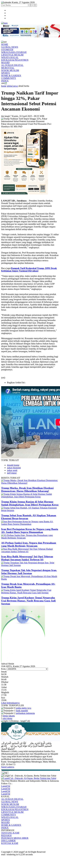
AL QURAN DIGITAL (12, 65)
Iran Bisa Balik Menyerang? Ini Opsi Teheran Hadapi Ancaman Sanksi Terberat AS (27, 558)
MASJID (5, 62)
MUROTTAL (7, 68)
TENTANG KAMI (10, 833)
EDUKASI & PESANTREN (14, 60)
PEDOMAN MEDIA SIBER (14, 838)
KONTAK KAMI (9, 843)
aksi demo (7, 718)
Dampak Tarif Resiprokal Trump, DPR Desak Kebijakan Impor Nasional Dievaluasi (29, 269)
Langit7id (5, 786)
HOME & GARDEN (11, 75)
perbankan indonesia (25, 713)
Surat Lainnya (7, 767)
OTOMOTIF (7, 49)
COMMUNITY (8, 78)
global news (12, 86)
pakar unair (12, 470)
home (3, 86)
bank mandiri (22, 710)
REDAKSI (6, 835)
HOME (4, 44)
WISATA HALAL (9, 57)
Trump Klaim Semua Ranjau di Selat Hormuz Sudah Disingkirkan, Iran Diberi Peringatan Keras (30, 503)
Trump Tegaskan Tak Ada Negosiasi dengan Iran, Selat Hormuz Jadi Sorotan (29, 572)
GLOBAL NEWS (9, 47)
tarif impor (12, 473)
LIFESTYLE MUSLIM (12, 55)
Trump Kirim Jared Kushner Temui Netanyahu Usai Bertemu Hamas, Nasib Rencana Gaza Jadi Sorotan (28, 600)
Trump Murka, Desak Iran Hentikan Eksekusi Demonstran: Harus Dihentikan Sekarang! (27, 489)
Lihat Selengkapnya (10, 703)
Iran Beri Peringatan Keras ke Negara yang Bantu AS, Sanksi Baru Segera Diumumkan (29, 531)
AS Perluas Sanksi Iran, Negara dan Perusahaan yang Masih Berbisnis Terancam (28, 544)
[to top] (4, 772)
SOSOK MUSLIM (10, 70)
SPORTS (5, 73)
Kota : (4, 669)
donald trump (13, 465)
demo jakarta (9, 716)
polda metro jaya (23, 708)
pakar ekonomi (14, 467)
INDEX (5, 81)
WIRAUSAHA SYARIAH (14, 52)
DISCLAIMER (8, 840)
